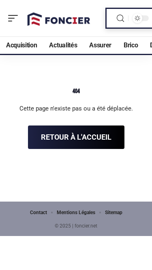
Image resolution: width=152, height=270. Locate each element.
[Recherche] (120, 18)
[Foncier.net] (58, 18)
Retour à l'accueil (76, 137)
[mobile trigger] (15, 18)
